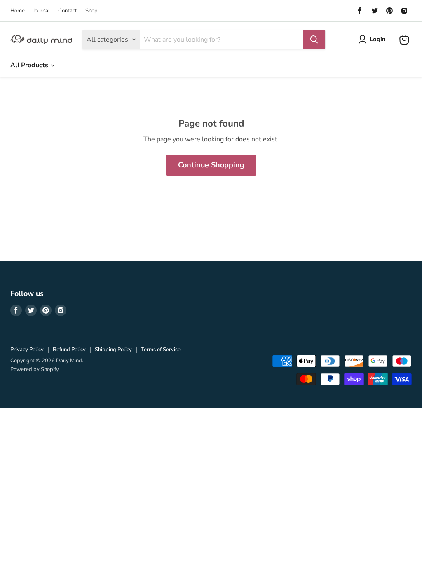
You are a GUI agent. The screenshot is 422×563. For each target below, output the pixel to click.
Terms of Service (161, 349)
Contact (67, 11)
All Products (30, 65)
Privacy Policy (27, 349)
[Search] (314, 39)
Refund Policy (69, 349)
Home (17, 11)
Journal (41, 11)
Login (378, 39)
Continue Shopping (211, 165)
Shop (91, 11)
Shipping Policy (113, 349)
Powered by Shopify (34, 369)
